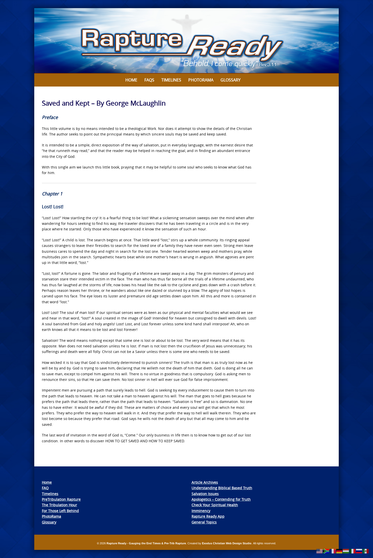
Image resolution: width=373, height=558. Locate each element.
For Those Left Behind (60, 510)
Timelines (171, 80)
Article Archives (205, 482)
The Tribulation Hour (59, 504)
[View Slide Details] (186, 41)
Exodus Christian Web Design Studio (226, 543)
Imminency (201, 510)
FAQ (45, 487)
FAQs (149, 80)
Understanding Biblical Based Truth (222, 487)
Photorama (200, 80)
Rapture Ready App (208, 516)
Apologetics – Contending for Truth (221, 499)
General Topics (204, 522)
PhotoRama (51, 516)
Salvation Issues (205, 493)
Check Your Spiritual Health (215, 504)
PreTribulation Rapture (61, 499)
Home (131, 80)
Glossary (231, 80)
